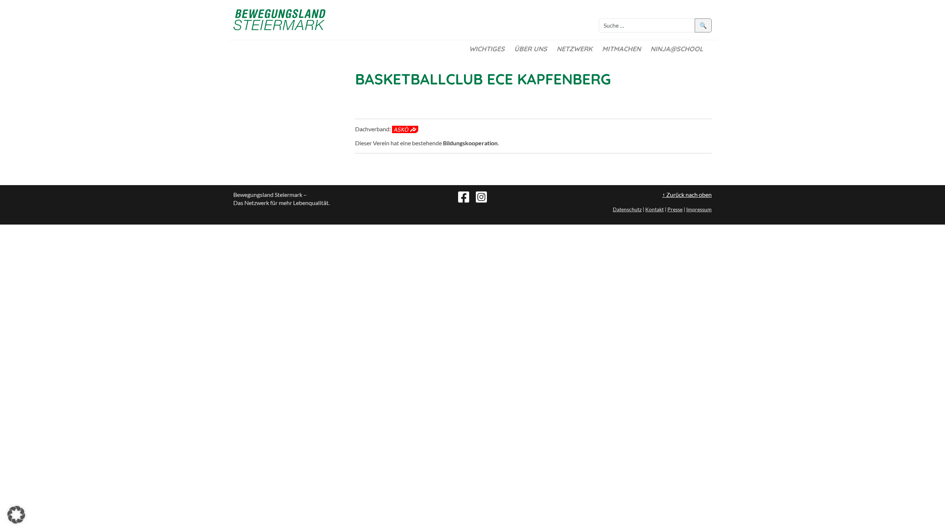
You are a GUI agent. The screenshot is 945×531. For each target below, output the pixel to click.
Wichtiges (487, 49)
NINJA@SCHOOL (676, 49)
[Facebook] (463, 196)
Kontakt (654, 209)
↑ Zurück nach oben (687, 194)
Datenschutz (627, 209)
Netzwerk (574, 49)
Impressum (699, 209)
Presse (675, 209)
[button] (16, 515)
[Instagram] (481, 196)
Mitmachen (621, 49)
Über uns (530, 49)
